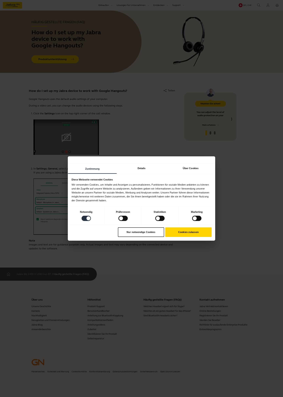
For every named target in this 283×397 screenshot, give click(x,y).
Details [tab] (142, 168)
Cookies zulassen (188, 232)
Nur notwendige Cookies (141, 232)
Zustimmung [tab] (92, 168)
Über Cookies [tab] (190, 168)
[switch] (123, 218)
